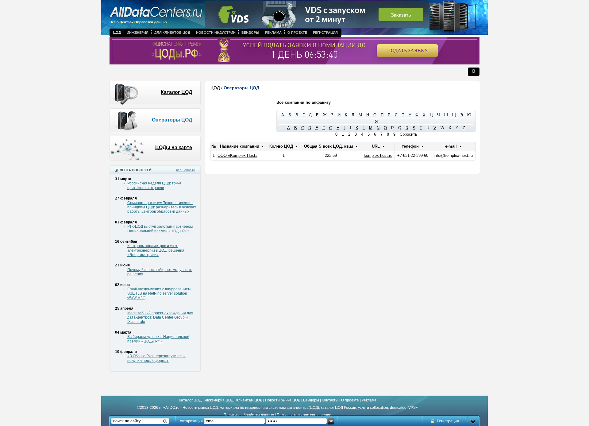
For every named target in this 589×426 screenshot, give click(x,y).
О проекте (297, 32)
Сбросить (408, 134)
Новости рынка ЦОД (282, 400)
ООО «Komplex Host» (237, 155)
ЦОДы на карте (173, 147)
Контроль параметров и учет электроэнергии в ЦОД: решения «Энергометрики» (155, 250)
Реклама (273, 32)
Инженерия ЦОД (218, 400)
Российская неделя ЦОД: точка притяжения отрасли (154, 185)
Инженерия (137, 32)
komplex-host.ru (378, 155)
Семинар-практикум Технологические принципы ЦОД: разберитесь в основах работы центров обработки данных (161, 207)
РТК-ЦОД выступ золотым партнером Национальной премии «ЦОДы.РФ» (160, 228)
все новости (185, 170)
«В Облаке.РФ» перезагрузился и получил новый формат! (156, 358)
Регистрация (325, 32)
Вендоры (250, 32)
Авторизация (191, 421)
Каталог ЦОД (176, 92)
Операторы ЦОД (172, 119)
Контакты (330, 400)
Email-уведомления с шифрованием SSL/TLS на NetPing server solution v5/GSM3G (159, 293)
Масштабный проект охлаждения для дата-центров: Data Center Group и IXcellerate (160, 317)
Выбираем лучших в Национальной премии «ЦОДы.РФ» (158, 339)
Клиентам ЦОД (249, 400)
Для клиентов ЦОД (172, 32)
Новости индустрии (216, 32)
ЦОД (117, 32)
